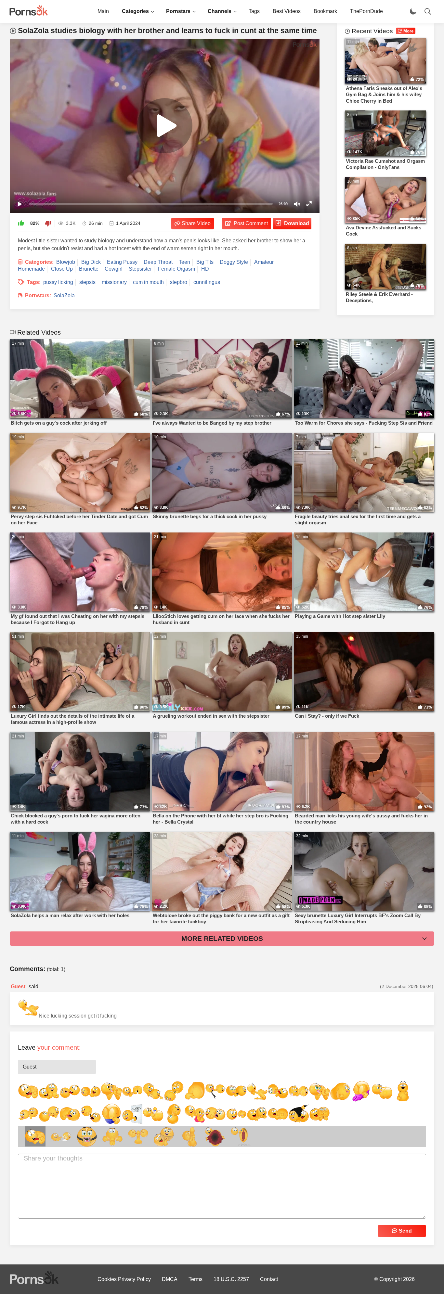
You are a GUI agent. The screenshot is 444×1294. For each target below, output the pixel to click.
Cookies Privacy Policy (124, 1279)
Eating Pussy (122, 262)
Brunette (88, 269)
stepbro (178, 282)
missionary (114, 282)
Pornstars (178, 11)
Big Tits (205, 262)
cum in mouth (148, 282)
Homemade (31, 269)
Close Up (62, 269)
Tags (254, 11)
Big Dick (91, 262)
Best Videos (287, 11)
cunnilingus (206, 282)
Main (103, 11)
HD (205, 269)
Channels (219, 11)
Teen (184, 262)
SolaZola (64, 295)
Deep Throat (158, 262)
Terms (195, 1279)
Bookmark (325, 11)
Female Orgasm (176, 269)
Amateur (264, 262)
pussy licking (58, 282)
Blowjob (65, 262)
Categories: (39, 262)
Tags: (34, 282)
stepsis (87, 282)
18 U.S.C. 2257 (231, 1279)
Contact (269, 1279)
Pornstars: (38, 295)
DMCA (169, 1279)
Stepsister (140, 269)
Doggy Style (234, 262)
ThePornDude (366, 11)
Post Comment (251, 223)
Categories (135, 11)
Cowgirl (114, 269)
